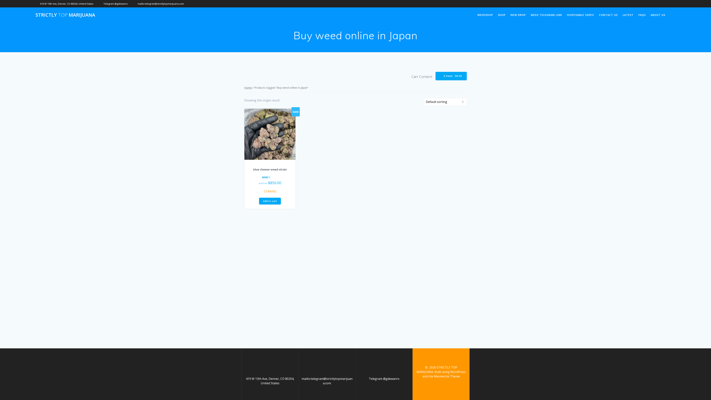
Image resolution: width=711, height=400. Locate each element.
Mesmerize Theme (447, 376)
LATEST (628, 15)
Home (248, 87)
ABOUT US (658, 15)
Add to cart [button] (270, 201)
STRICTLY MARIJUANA (65, 15)
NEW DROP (518, 15)
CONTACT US (608, 15)
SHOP (501, 15)
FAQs (642, 15)
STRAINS (270, 191)
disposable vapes (580, 15)
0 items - (452, 76)
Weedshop (485, 15)
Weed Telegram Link (546, 15)
